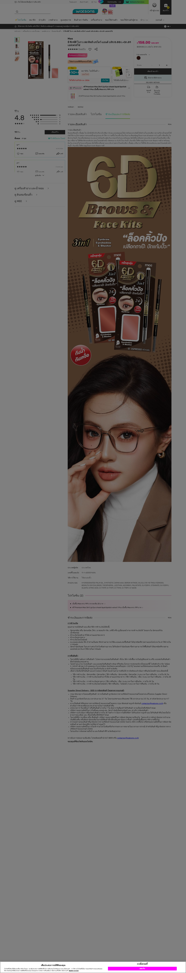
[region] (93, 967)
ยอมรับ (142, 968)
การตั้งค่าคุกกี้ (142, 964)
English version (74, 970)
